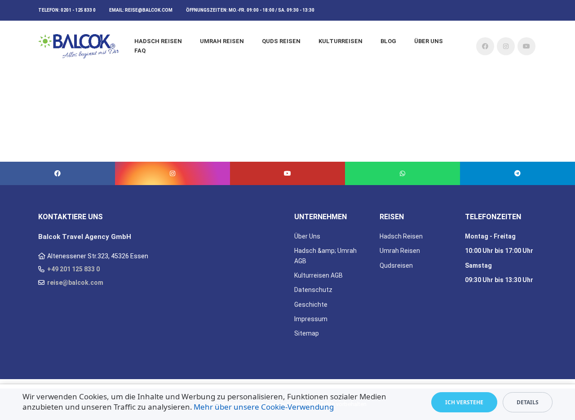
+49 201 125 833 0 (73, 269)
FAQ (140, 50)
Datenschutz (313, 289)
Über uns (428, 41)
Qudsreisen (396, 265)
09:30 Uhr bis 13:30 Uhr (499, 279)
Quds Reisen (281, 41)
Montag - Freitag (490, 236)
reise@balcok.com (148, 10)
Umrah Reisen (222, 41)
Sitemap (306, 333)
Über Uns (307, 236)
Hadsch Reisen (158, 41)
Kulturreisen (340, 41)
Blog (388, 41)
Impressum (310, 319)
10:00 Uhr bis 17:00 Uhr (499, 250)
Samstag (478, 265)
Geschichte (310, 304)
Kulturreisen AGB (318, 275)
